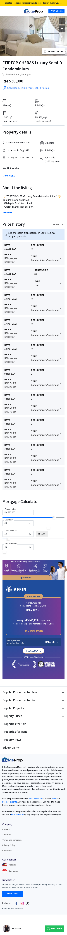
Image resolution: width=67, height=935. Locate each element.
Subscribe (12, 893)
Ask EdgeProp (35, 798)
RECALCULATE (33, 651)
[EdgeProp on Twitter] (27, 903)
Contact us (7, 850)
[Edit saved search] (62, 28)
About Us (6, 834)
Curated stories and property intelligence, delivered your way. (32, 3)
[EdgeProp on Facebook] (16, 903)
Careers (6, 829)
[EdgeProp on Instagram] (22, 903)
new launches (17, 814)
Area (53, 798)
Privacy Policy (8, 845)
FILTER (56, 224)
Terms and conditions (12, 840)
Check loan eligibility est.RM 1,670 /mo (28, 88)
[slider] (54, 517)
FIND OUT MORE (33, 631)
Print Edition (56, 11)
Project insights (9, 801)
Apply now (25, 577)
